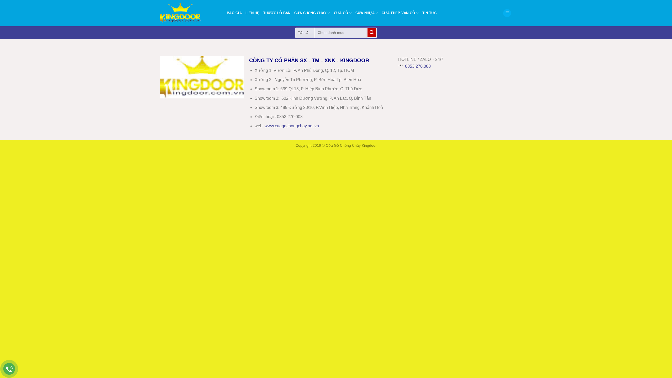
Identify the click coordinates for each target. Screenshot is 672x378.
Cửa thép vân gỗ (398, 13)
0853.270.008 (418, 66)
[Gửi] (372, 33)
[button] (507, 13)
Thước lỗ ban (277, 13)
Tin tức (429, 13)
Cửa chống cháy (310, 13)
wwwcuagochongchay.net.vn (292, 126)
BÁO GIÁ (234, 13)
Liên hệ (252, 13)
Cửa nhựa (365, 13)
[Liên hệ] (9, 369)
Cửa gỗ (341, 13)
